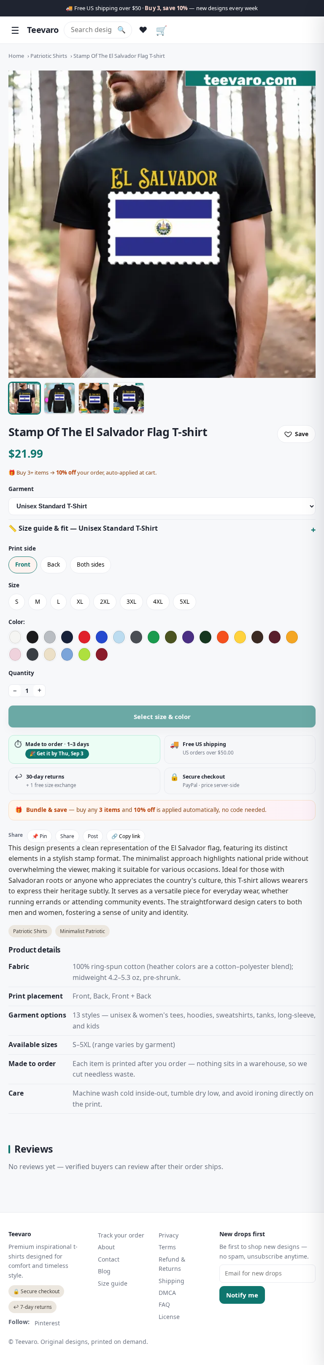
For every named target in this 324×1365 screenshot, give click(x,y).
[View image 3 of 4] (94, 398)
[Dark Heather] (32, 654)
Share (67, 836)
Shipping (171, 1281)
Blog (104, 1271)
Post (93, 836)
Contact (108, 1259)
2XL (105, 601)
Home (16, 56)
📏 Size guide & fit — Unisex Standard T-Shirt (83, 528)
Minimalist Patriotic (82, 931)
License (169, 1317)
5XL (184, 601)
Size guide (112, 1283)
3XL (131, 601)
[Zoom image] (162, 224)
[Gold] (292, 637)
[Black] (32, 637)
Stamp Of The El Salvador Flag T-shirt (119, 56)
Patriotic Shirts (48, 56)
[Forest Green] (205, 637)
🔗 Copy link (125, 836)
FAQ (164, 1304)
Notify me (242, 1295)
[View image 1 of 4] (24, 398)
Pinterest (47, 1323)
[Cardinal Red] (101, 654)
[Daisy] (240, 637)
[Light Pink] (15, 654)
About (106, 1247)
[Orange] (223, 637)
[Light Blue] (119, 637)
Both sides (90, 564)
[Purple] (188, 637)
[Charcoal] (136, 637)
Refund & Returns (172, 1264)
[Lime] (84, 654)
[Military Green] (171, 637)
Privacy (168, 1235)
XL (80, 601)
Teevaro (43, 29)
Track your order (121, 1235)
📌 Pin (39, 836)
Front (22, 564)
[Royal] (101, 637)
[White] (15, 637)
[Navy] (67, 637)
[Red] (84, 637)
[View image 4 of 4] (128, 398)
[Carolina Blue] (67, 654)
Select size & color (162, 716)
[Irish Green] (153, 637)
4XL (158, 601)
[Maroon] (274, 637)
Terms (167, 1247)
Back (53, 564)
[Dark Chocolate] (257, 637)
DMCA (167, 1293)
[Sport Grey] (50, 637)
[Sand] (50, 654)
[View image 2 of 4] (59, 398)
